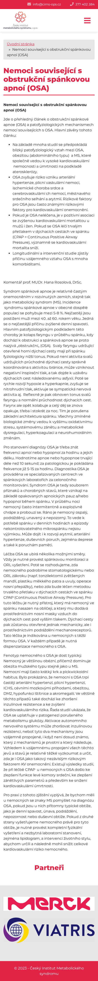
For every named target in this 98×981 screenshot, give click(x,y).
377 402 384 (85, 4)
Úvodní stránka (20, 44)
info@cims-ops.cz (47, 4)
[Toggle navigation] (87, 21)
